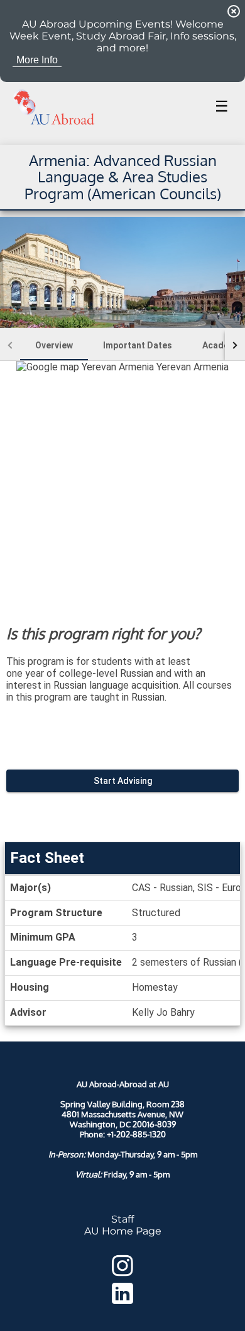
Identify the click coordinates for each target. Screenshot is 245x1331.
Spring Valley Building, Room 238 (122, 1104)
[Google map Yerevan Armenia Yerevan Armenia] (122, 483)
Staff (122, 1219)
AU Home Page (122, 1231)
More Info (37, 60)
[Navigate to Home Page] (54, 107)
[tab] (54, 345)
